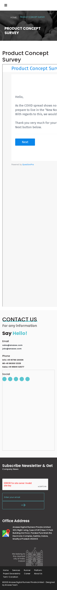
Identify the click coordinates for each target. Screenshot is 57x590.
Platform (38, 570)
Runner (27, 570)
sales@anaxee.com (12, 345)
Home (13, 17)
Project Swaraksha (11, 573)
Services (16, 570)
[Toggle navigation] (5, 5)
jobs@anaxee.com (12, 348)
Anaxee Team (11, 585)
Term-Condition (10, 577)
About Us (38, 573)
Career (27, 573)
